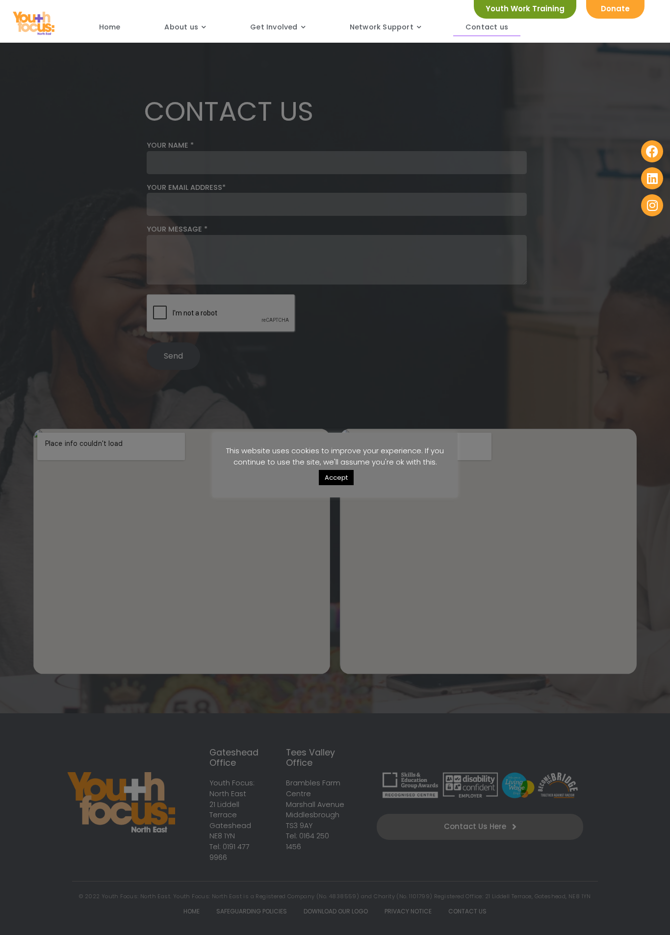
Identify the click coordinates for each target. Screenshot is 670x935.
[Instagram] (652, 205)
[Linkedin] (652, 178)
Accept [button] (336, 477)
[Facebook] (652, 151)
